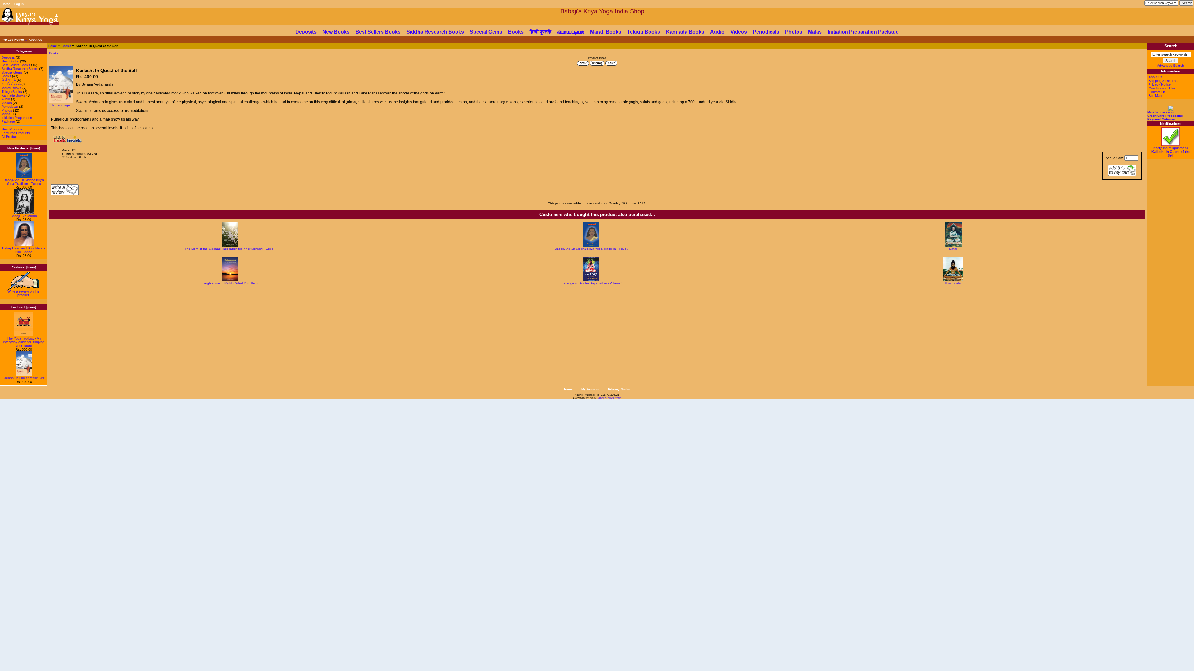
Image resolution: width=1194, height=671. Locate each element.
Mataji (953, 248)
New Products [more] (23, 148)
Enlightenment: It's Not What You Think (230, 283)
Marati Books (605, 31)
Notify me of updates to (1170, 151)
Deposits (306, 31)
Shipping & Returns (1163, 81)
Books (66, 46)
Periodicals (766, 31)
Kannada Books (685, 31)
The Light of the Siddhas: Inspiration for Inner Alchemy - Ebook (230, 248)
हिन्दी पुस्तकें (540, 31)
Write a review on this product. (23, 293)
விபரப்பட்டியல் (570, 31)
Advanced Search (1170, 65)
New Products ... (14, 129)
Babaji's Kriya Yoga (609, 397)
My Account (590, 389)
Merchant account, (1161, 112)
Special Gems (486, 31)
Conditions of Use (1162, 88)
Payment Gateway (1161, 119)
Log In (19, 4)
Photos (793, 31)
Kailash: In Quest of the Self (23, 378)
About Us (35, 39)
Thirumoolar (953, 283)
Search (1170, 46)
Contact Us (1157, 92)
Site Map (1155, 96)
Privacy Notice (13, 39)
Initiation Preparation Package (863, 31)
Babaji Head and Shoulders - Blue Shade (23, 250)
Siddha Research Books (435, 31)
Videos (738, 31)
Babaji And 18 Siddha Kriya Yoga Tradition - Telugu (24, 181)
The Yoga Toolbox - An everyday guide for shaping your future (23, 342)
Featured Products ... (18, 133)
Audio (717, 31)
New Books (335, 31)
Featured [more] (23, 307)
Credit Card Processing (1165, 115)
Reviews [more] (24, 267)
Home (6, 4)
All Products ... (12, 137)
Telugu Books (643, 31)
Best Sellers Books (377, 31)
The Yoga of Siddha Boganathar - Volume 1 (591, 283)
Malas (815, 31)
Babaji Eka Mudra (24, 216)
